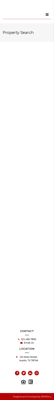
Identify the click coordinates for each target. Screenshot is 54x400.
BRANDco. (46, 396)
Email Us (29, 342)
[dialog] (47, 14)
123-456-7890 (28, 339)
